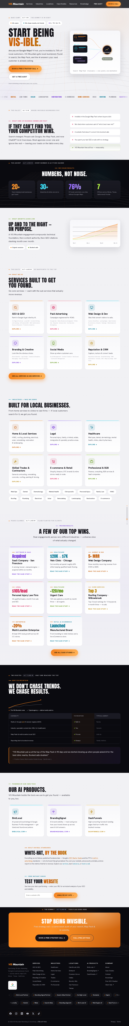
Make (92, 995)
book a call (86, 864)
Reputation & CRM (39, 985)
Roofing (13, 498)
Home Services (56, 971)
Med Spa (14, 492)
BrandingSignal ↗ (92, 971)
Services (29, 4)
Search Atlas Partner (38, 995)
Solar (49, 498)
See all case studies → (64, 652)
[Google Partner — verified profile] (12, 985)
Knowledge (84, 4)
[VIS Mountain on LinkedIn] (22, 1013)
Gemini (37, 1003)
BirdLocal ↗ (91, 967)
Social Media (37, 981)
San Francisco (73, 985)
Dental (25, 492)
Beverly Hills (73, 981)
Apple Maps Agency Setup (109, 995)
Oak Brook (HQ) (74, 967)
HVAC (112, 492)
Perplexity (25, 1003)
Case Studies (61, 4)
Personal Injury (85, 492)
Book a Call (113, 4)
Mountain (16, 4)
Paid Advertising (38, 971)
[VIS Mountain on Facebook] (10, 1013)
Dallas (71, 978)
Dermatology (38, 492)
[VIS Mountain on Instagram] (16, 1013)
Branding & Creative (39, 978)
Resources (73, 4)
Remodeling (61, 498)
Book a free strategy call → (25, 69)
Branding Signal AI (77, 1003)
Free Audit (98, 4)
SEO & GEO (37, 967)
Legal (53, 974)
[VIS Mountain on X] (33, 1013)
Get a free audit (19, 77)
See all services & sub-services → (27, 376)
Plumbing (25, 498)
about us (76, 864)
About (107, 967)
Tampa (71, 988)
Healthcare (54, 967)
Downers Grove (74, 974)
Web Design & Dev (39, 974)
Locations (49, 4)
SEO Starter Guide (75, 858)
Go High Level (55, 995)
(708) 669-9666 (42, 1022)
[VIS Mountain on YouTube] (27, 1013)
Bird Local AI (94, 1003)
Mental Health (54, 492)
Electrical (38, 498)
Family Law (100, 492)
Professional (55, 985)
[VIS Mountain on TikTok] (39, 1013)
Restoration (91, 498)
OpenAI (13, 1003)
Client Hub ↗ (109, 985)
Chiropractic (69, 492)
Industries (39, 4)
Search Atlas (61, 1003)
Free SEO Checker (111, 981)
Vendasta (70, 995)
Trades (53, 978)
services (65, 864)
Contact (108, 974)
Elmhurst (72, 971)
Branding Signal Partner (16, 995)
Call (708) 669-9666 (81, 938)
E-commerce (105, 498)
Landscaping (76, 498)
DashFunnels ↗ (92, 974)
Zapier (81, 995)
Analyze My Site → (65, 895)
